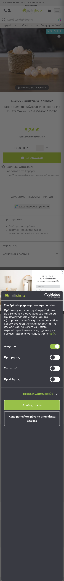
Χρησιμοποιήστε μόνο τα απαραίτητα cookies (32, 418)
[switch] (55, 357)
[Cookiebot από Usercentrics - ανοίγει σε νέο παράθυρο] (45, 295)
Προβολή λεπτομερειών (38, 393)
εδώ (52, 333)
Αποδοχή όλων (32, 405)
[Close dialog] (62, 271)
